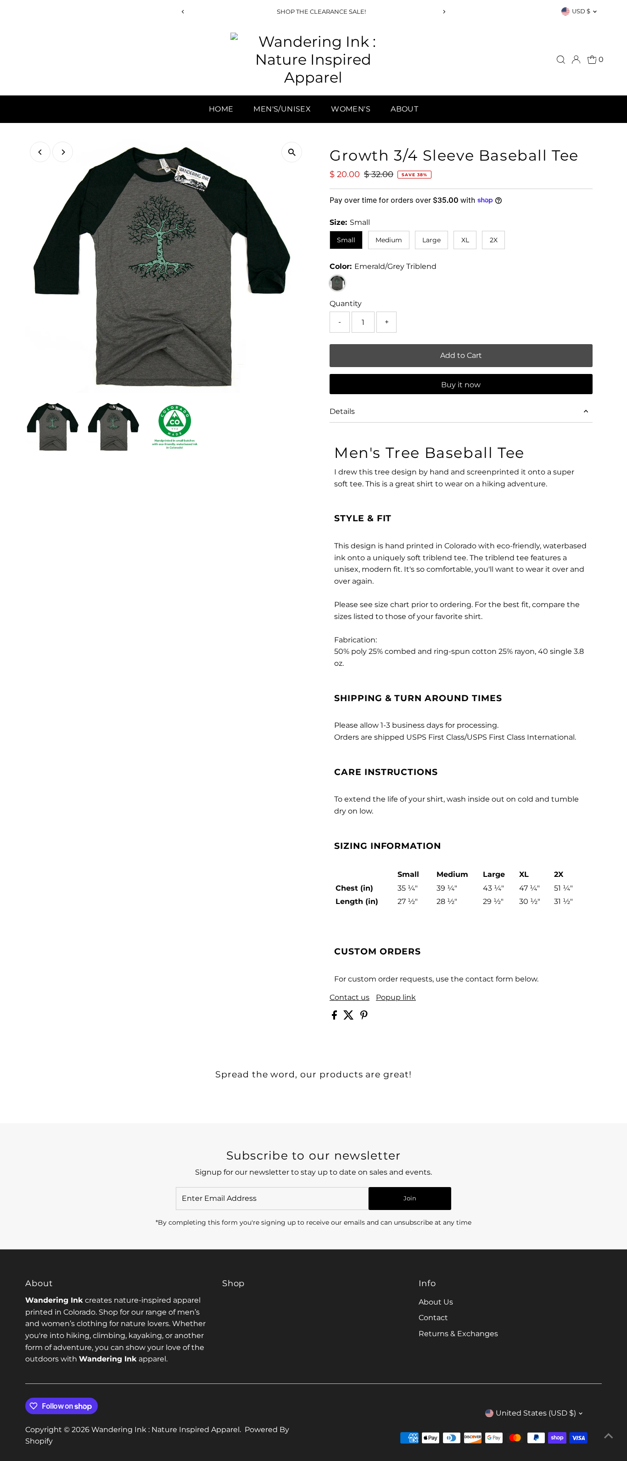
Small (346, 240)
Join (409, 1198)
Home (221, 109)
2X (494, 240)
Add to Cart (461, 355)
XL (465, 240)
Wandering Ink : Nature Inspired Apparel (165, 1429)
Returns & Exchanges (458, 1333)
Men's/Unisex (282, 109)
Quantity (346, 303)
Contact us (349, 997)
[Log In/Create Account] (576, 60)
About (404, 109)
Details (342, 411)
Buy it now (461, 384)
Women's (350, 109)
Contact (433, 1317)
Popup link (396, 997)
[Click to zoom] (291, 152)
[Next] (443, 11)
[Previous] (183, 11)
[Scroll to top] (608, 1436)
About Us (436, 1302)
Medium (388, 240)
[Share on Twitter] (349, 1017)
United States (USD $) (536, 1413)
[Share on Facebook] (335, 1017)
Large (431, 240)
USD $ (581, 11)
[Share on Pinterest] (364, 1017)
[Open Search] (561, 60)
